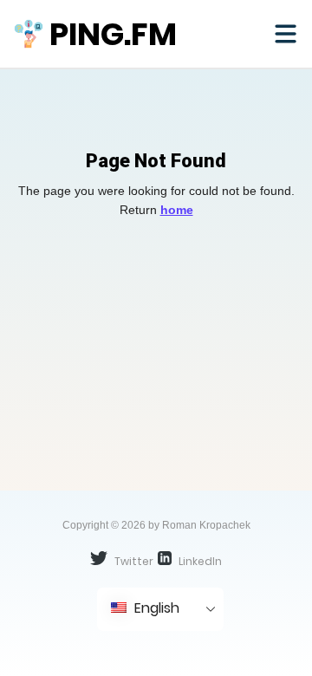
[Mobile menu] (285, 34)
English (155, 608)
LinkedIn (199, 561)
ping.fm (113, 34)
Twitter (132, 561)
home (176, 210)
